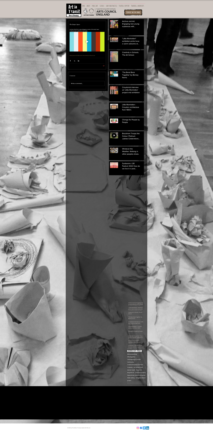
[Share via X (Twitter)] (74, 61)
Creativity (130, 367)
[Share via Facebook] (70, 61)
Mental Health (131, 370)
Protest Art (139, 370)
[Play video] (87, 42)
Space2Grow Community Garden (136, 375)
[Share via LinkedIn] (78, 61)
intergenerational (140, 378)
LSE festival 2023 (138, 367)
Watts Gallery (131, 378)
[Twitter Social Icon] (144, 428)
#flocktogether (131, 357)
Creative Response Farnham (135, 364)
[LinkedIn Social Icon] (147, 428)
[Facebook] (141, 428)
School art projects (140, 372)
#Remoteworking (132, 354)
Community (130, 362)
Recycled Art (130, 372)
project (129, 380)
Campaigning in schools (134, 359)
